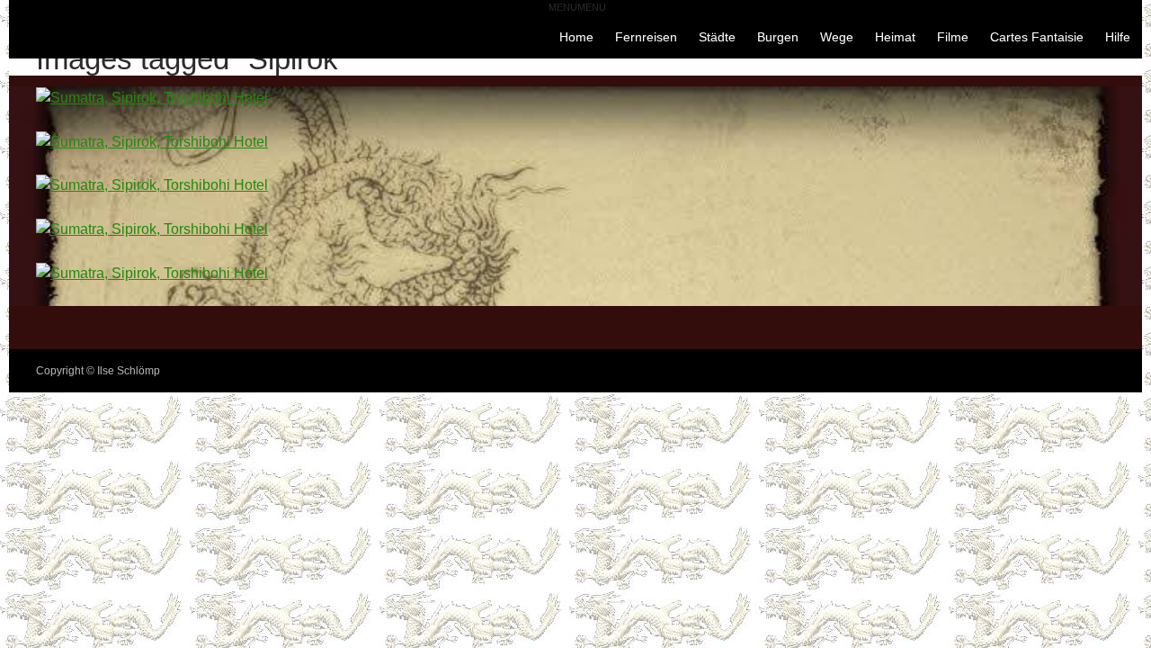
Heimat (895, 37)
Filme (952, 37)
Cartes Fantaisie (1037, 37)
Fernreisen (646, 37)
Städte (717, 37)
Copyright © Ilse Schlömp (98, 370)
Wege (836, 37)
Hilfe (1117, 37)
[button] (577, 7)
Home (576, 37)
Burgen (778, 37)
